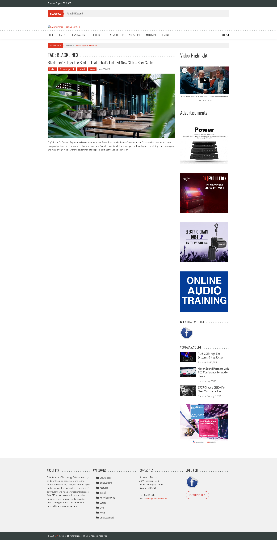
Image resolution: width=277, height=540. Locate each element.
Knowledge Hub (67, 69)
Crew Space (105, 477)
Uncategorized (107, 517)
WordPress (76, 535)
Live (102, 507)
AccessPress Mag (99, 535)
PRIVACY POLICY (197, 495)
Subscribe (134, 35)
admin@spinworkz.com (156, 498)
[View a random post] (223, 35)
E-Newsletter (115, 35)
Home (51, 35)
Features (97, 35)
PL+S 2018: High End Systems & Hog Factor (210, 355)
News (92, 69)
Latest (63, 35)
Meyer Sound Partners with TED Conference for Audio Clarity (213, 372)
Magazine (151, 35)
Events (166, 35)
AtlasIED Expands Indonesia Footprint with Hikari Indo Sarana (97, 13)
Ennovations (79, 35)
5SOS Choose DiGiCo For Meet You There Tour (211, 389)
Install (52, 69)
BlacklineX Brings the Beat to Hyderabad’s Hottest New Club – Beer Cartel (101, 62)
